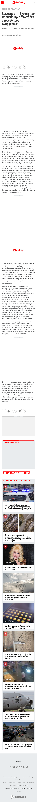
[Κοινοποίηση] (25, 67)
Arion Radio (13, 785)
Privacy (31, 777)
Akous (27, 785)
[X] (15, 67)
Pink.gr (5, 782)
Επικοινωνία (6, 777)
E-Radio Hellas (12, 782)
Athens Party (20, 785)
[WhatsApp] (9, 67)
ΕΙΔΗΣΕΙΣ (6, 9)
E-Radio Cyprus (21, 782)
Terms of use (18, 779)
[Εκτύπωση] (20, 67)
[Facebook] (4, 67)
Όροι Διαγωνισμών (23, 777)
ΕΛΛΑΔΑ (16, 9)
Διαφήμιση (14, 777)
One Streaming (30, 782)
